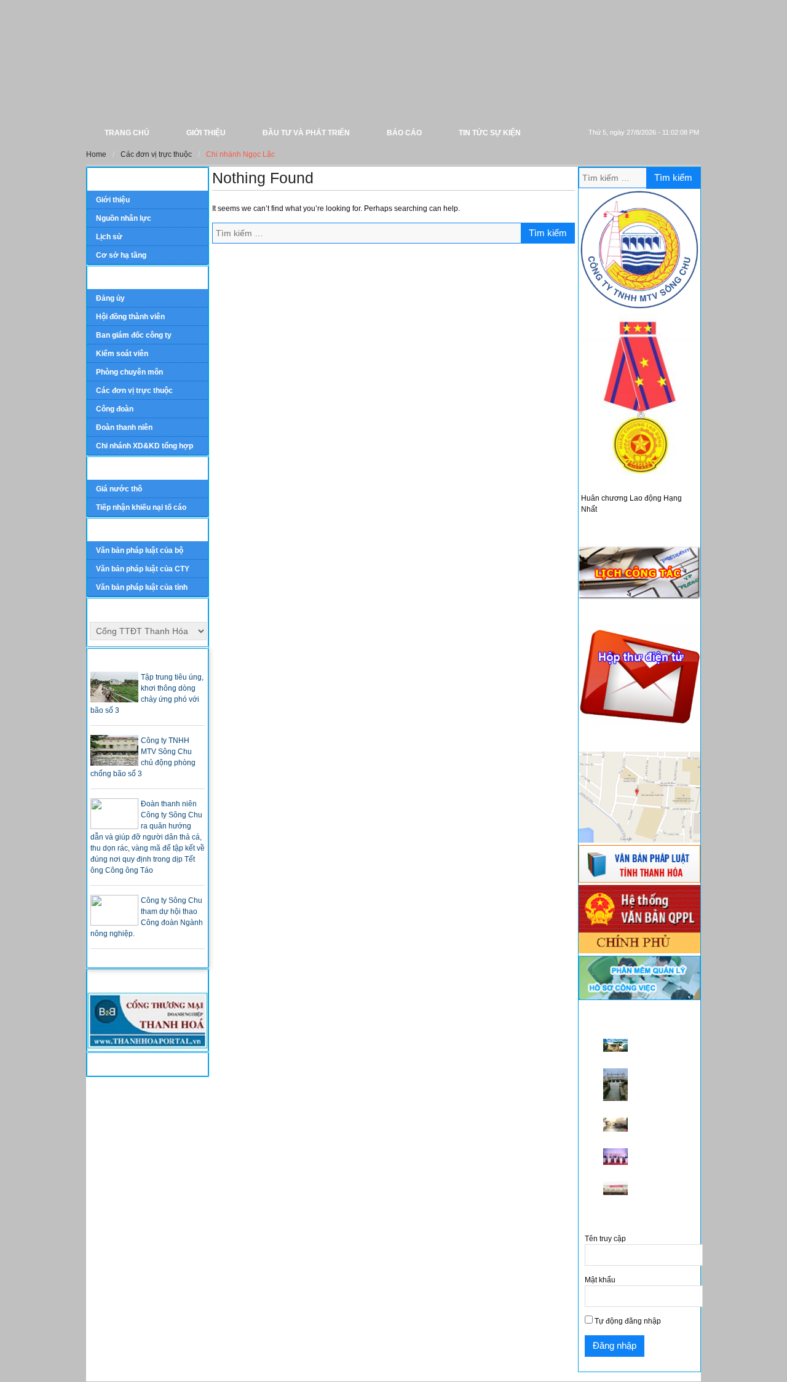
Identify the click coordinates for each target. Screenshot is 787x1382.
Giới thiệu (206, 133)
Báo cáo (404, 133)
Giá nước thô (119, 489)
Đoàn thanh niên (124, 427)
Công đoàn (114, 409)
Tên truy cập (605, 1238)
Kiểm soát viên (122, 353)
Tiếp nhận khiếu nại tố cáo (141, 507)
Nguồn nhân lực (123, 218)
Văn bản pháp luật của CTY (142, 569)
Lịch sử (109, 236)
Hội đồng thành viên (130, 316)
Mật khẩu (600, 1280)
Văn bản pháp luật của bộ (139, 550)
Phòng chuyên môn (129, 372)
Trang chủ (127, 133)
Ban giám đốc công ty (134, 335)
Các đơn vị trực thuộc (134, 390)
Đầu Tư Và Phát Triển (306, 133)
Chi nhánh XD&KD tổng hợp (144, 446)
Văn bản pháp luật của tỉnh (142, 587)
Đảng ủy (110, 298)
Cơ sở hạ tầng (121, 255)
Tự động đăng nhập (627, 1321)
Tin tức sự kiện (490, 133)
